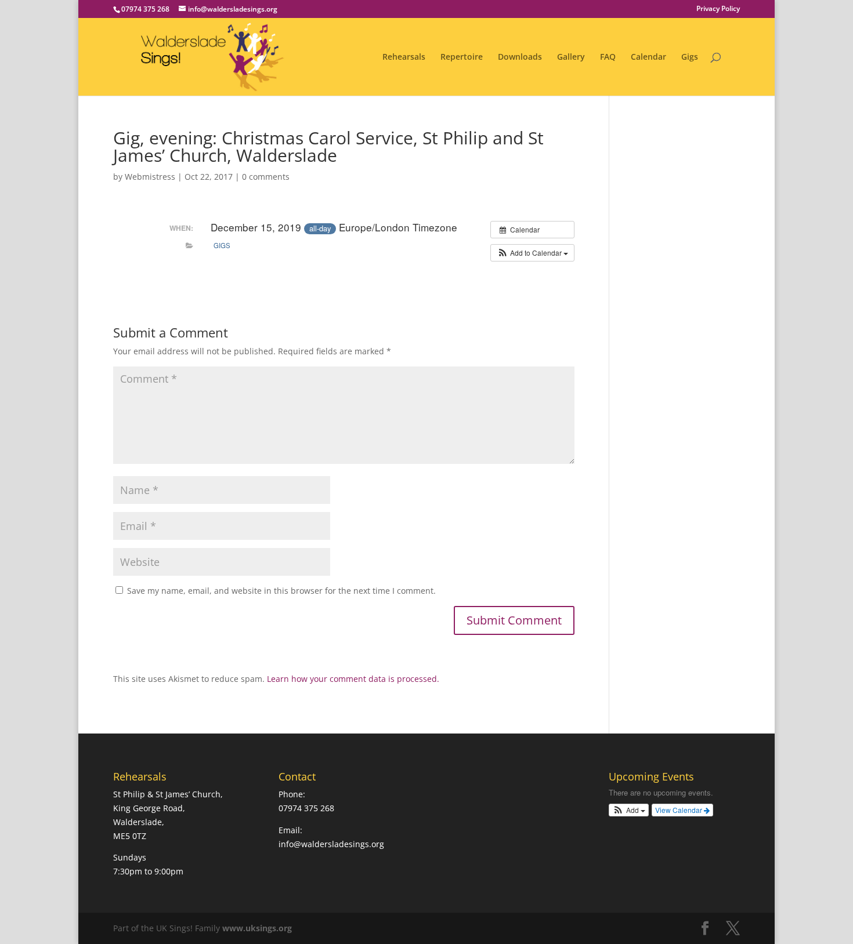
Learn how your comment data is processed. (353, 678)
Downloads (520, 57)
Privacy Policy (718, 9)
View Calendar (679, 810)
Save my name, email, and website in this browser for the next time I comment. (281, 590)
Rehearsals (403, 57)
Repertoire (461, 57)
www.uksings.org (257, 928)
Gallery (571, 57)
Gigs (689, 57)
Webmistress (150, 176)
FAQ (608, 57)
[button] (532, 253)
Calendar (648, 57)
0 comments (266, 176)
